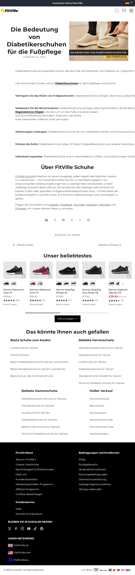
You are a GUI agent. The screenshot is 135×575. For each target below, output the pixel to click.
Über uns (21, 474)
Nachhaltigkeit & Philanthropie (35, 469)
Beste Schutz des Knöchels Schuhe (31, 375)
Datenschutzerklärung (92, 479)
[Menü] (131, 10)
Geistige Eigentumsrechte (95, 484)
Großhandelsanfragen (29, 494)
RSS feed (104, 204)
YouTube (78, 204)
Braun (112, 283)
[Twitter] (9, 528)
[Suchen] (117, 10)
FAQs (82, 459)
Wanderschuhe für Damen (38, 405)
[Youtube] (28, 528)
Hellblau (40, 283)
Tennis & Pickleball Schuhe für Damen (45, 433)
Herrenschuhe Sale (101, 419)
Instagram (91, 204)
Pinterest (21, 208)
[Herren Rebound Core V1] (14, 270)
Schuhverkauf (98, 412)
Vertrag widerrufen (90, 489)
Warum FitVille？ (26, 459)
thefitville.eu (21, 559)
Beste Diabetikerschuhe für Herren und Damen (39, 361)
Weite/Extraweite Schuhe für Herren (101, 347)
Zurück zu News (67, 234)
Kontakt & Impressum (29, 513)
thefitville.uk (21, 545)
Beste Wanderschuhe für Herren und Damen (38, 369)
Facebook (66, 204)
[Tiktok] (35, 528)
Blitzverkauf (97, 405)
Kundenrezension (26, 479)
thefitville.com (22, 552)
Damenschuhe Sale (101, 426)
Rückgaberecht (88, 464)
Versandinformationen (92, 469)
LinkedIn (53, 204)
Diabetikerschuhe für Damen (39, 419)
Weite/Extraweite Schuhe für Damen (44, 398)
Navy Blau (66, 283)
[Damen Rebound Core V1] (41, 270)
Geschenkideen (99, 433)
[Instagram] (22, 528)
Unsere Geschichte (27, 464)
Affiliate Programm (27, 489)
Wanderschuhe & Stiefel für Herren (100, 375)
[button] (12, 283)
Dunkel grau (73, 283)
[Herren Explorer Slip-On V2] (120, 270)
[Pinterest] (41, 528)
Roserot (33, 283)
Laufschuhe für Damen (36, 412)
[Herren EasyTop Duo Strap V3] (93, 270)
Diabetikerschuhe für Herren (96, 369)
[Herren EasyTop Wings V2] (67, 270)
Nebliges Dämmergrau (92, 283)
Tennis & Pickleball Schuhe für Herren (102, 383)
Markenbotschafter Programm (34, 484)
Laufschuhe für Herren (24, 347)
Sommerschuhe (99, 398)
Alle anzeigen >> (67, 318)
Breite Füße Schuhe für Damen (41, 426)
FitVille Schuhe (19, 355)
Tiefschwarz (85, 283)
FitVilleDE (16, 570)
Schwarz (6, 283)
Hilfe (18, 508)
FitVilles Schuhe (25, 176)
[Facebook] (16, 528)
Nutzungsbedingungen (93, 474)
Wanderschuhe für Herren (95, 355)
